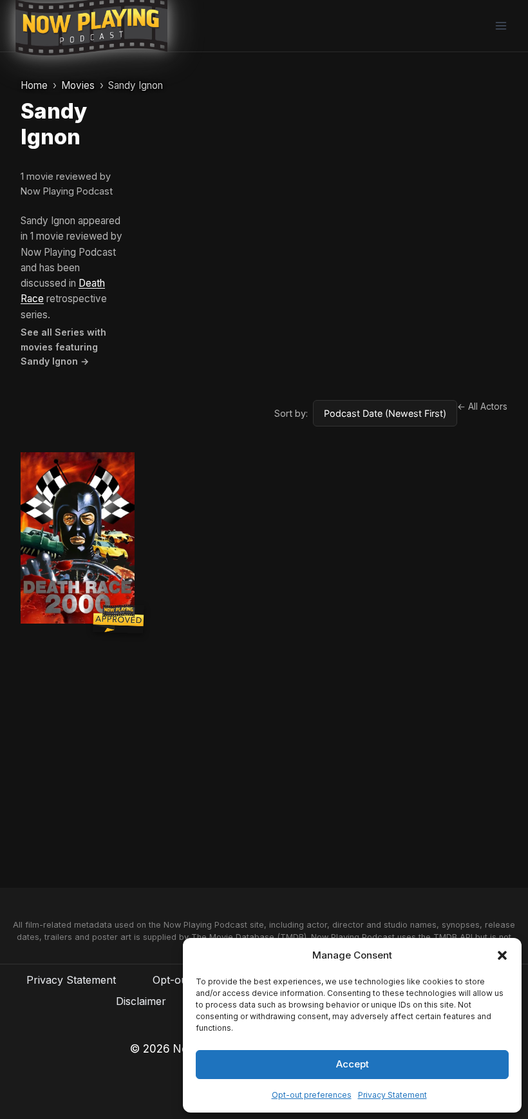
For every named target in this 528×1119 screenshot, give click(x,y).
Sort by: (291, 413)
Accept (352, 1064)
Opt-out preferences (312, 1095)
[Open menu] (501, 25)
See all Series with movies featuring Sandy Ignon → (63, 347)
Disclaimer (141, 1001)
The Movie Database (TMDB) (248, 937)
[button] (502, 955)
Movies (78, 85)
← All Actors (482, 406)
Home (34, 85)
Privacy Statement (392, 1095)
